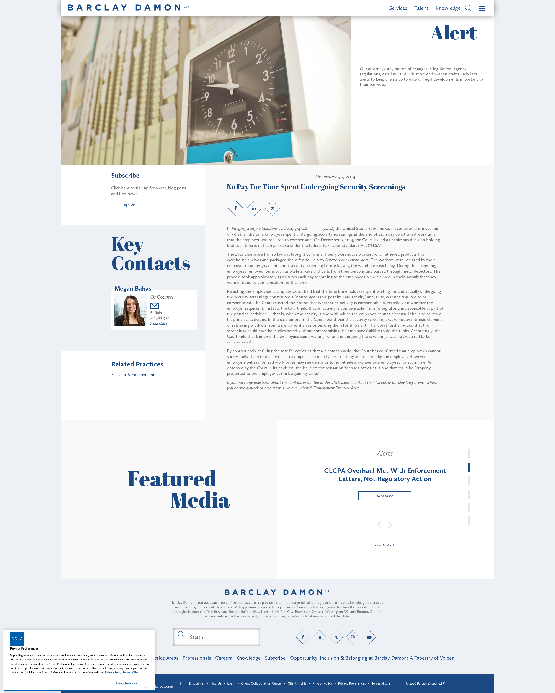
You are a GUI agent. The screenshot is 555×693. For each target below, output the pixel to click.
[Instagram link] (352, 637)
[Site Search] (467, 8)
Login (231, 683)
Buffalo (156, 312)
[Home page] (277, 597)
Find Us (215, 683)
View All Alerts (385, 545)
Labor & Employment (135, 374)
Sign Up (129, 204)
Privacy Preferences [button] (352, 683)
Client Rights (297, 683)
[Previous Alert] (379, 524)
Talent (421, 8)
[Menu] (480, 8)
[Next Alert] (390, 524)
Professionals (197, 658)
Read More (158, 323)
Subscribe (275, 658)
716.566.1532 (159, 317)
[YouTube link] (369, 637)
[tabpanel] (385, 474)
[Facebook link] (235, 208)
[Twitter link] (272, 208)
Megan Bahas (132, 288)
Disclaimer (196, 683)
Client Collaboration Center (261, 683)
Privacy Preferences (127, 683)
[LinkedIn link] (254, 208)
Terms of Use (381, 683)
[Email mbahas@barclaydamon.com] (161, 306)
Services (398, 8)
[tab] (469, 453)
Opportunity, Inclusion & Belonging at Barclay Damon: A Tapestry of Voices (372, 658)
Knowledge (448, 8)
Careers (223, 658)
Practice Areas (162, 658)
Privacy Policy (322, 683)
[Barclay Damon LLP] (128, 8)
